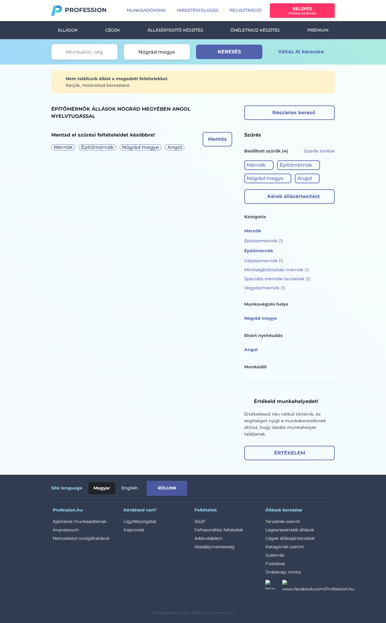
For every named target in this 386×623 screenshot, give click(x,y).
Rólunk (167, 488)
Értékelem (289, 453)
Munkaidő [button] (255, 367)
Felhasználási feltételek (219, 530)
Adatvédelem (209, 538)
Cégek (112, 30)
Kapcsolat (134, 530)
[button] (259, 165)
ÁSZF (200, 521)
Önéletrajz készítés (255, 30)
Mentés (217, 139)
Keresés (229, 52)
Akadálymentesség (215, 546)
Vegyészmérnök (264, 288)
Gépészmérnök (263, 260)
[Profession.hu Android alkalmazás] (309, 487)
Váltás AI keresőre (301, 52)
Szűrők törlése (319, 151)
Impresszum (66, 530)
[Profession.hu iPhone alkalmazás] (266, 487)
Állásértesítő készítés (175, 30)
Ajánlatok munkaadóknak (79, 521)
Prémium (317, 30)
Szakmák (274, 555)
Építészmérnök (263, 241)
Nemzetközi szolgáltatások (81, 538)
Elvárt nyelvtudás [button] (263, 335)
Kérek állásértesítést (293, 196)
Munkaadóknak (146, 10)
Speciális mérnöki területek (277, 279)
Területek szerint (282, 521)
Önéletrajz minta (283, 572)
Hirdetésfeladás (198, 10)
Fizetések (275, 563)
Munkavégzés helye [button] (266, 304)
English (130, 488)
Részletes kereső (293, 112)
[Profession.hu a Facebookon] (318, 586)
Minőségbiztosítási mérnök (276, 269)
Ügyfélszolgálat (140, 521)
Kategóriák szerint (284, 546)
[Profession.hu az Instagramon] (273, 586)
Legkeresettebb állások (289, 530)
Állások (68, 30)
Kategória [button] (255, 216)
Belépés (302, 10)
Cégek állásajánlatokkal (290, 538)
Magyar (101, 488)
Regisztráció (245, 10)
